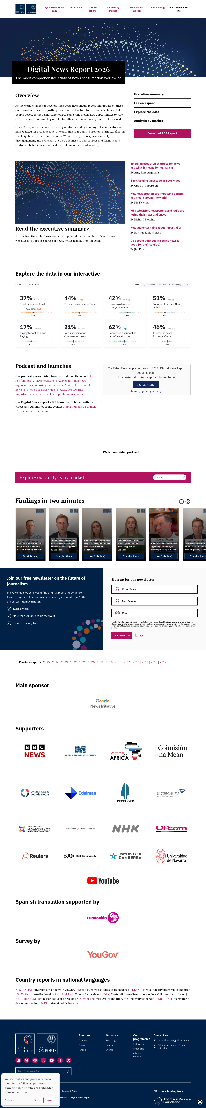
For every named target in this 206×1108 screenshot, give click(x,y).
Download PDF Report (162, 133)
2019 (100, 662)
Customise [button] (9, 1100)
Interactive (76, 7)
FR (84, 990)
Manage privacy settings (146, 391)
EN (78, 990)
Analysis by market (148, 121)
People (81, 1045)
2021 (82, 662)
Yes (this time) (146, 384)
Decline (37, 1100)
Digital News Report (80, 1097)
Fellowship (138, 1044)
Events (109, 1049)
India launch (44, 411)
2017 (118, 662)
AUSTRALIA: (23, 990)
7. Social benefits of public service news (58, 394)
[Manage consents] (200, 1102)
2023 (64, 662)
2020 (91, 662)
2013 (154, 662)
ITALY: (106, 994)
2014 (145, 662)
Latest (139, 635)
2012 (163, 662)
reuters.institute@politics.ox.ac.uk (174, 1040)
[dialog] (31, 1090)
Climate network (137, 1055)
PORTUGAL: (164, 999)
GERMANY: (24, 994)
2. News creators (43, 380)
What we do (84, 1040)
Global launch (72, 406)
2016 (127, 662)
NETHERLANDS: (25, 999)
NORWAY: (83, 999)
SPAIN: (43, 1003)
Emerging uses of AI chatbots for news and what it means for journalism (155, 165)
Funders (82, 1049)
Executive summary (149, 94)
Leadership (138, 1048)
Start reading (90, 145)
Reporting (110, 1040)
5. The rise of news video (39, 389)
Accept (50, 1100)
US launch (89, 406)
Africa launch (25, 411)
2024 (55, 662)
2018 (109, 662)
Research (110, 1045)
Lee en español (145, 103)
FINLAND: (136, 990)
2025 (46, 662)
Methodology (158, 7)
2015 (136, 662)
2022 (73, 662)
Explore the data (146, 112)
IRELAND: (68, 994)
